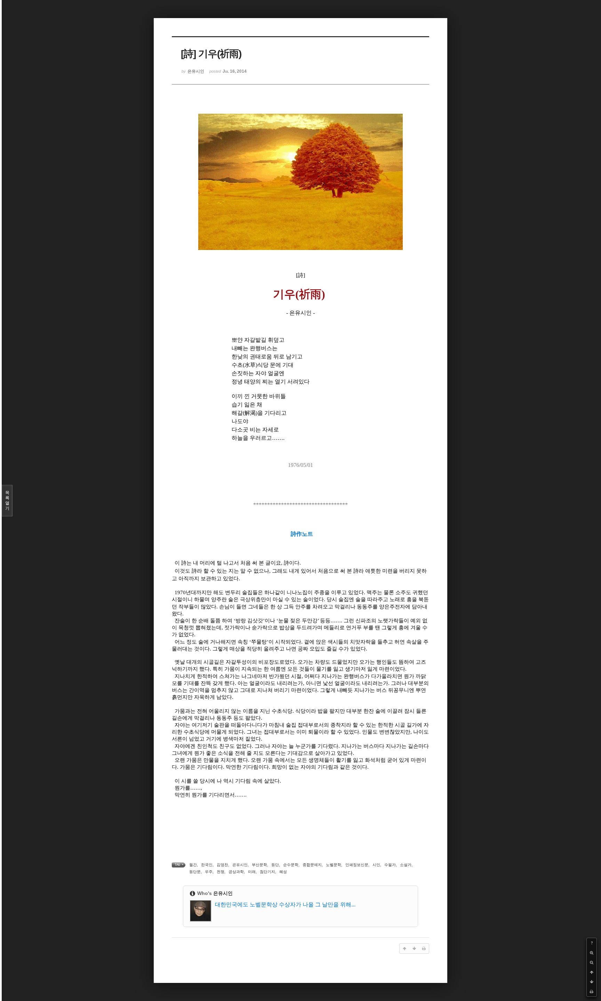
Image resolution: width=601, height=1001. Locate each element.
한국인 (207, 865)
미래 (252, 872)
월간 (193, 865)
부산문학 (259, 865)
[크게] (591, 953)
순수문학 (290, 865)
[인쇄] (591, 991)
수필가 (390, 865)
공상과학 (236, 872)
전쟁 (220, 872)
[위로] (591, 972)
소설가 (405, 865)
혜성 (283, 872)
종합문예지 (312, 865)
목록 (7, 500)
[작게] (591, 962)
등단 (275, 865)
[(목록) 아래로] (591, 982)
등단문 (195, 872)
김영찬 (222, 865)
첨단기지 (267, 872)
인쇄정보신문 (356, 865)
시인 (376, 865)
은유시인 (240, 865)
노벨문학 (333, 865)
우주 (209, 872)
